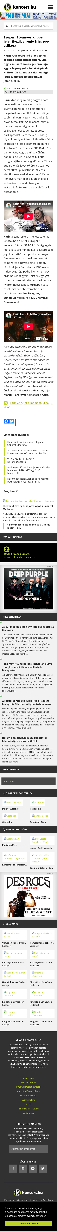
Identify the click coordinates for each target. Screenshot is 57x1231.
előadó (28, 1091)
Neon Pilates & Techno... (14, 982)
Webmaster (28, 1113)
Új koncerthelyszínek (15, 829)
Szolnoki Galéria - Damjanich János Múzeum (42, 868)
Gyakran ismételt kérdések (28, 1086)
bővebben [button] (41, 1216)
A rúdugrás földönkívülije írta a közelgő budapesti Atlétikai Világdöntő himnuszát (29, 470)
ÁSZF (28, 1104)
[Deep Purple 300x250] (28, 608)
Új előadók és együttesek (17, 793)
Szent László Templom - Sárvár (42, 848)
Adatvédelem (28, 1100)
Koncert (20, 1091)
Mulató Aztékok (10, 808)
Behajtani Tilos (38, 822)
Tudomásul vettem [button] (28, 1223)
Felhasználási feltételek (28, 1108)
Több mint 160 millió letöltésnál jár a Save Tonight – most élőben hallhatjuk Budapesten (27, 667)
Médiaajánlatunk (28, 1082)
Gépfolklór (7, 822)
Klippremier (23, 50)
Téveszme (35, 808)
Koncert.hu (9, 781)
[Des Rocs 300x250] (28, 915)
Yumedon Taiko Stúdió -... (14, 942)
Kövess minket (11, 769)
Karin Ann (16, 403)
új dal (46, 403)
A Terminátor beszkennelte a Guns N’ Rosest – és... (29, 526)
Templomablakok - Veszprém (42, 942)
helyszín (36, 1091)
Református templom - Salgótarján (14, 864)
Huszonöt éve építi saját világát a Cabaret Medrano (25, 443)
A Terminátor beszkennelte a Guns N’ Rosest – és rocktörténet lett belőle (28, 452)
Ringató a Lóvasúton (41, 982)
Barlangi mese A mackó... (14, 962)
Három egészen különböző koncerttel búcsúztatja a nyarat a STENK (28, 480)
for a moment (32, 403)
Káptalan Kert (9, 845)
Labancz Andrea (39, 50)
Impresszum (28, 1078)
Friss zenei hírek (12, 616)
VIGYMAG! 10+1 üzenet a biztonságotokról (20, 460)
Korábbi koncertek (28, 1095)
